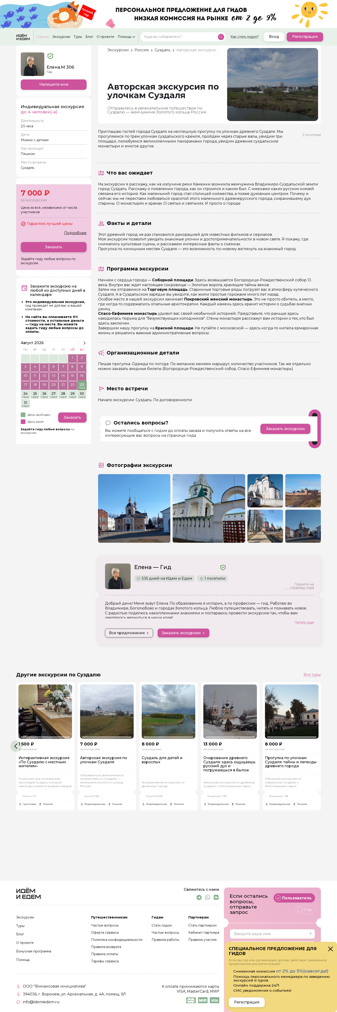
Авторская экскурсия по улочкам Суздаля (103, 760)
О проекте (105, 37)
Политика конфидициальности (116, 940)
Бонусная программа (33, 951)
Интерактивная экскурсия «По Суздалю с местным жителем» (43, 762)
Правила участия (202, 940)
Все (312, 675)
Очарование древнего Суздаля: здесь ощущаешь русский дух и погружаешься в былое (229, 764)
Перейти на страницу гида (302, 586)
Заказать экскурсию (285, 429)
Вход (274, 37)
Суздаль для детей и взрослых (162, 760)
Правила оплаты (104, 954)
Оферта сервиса (105, 933)
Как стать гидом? (245, 37)
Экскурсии (61, 37)
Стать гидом (162, 925)
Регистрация (305, 37)
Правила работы (165, 940)
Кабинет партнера (203, 933)
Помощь (124, 37)
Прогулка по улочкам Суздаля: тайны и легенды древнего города (291, 762)
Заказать (53, 247)
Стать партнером (202, 925)
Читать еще (304, 622)
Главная (42, 37)
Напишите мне (53, 84)
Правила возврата (106, 947)
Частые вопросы (105, 925)
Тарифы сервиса (105, 961)
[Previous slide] (78, 343)
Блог (89, 37)
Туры (78, 37)
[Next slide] (84, 343)
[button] (16, 746)
